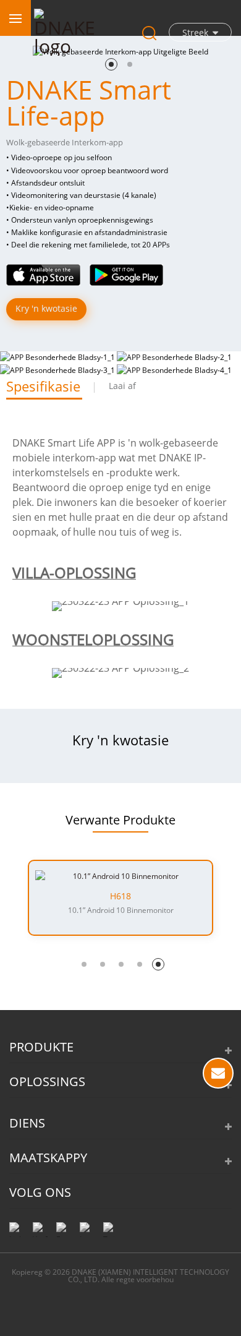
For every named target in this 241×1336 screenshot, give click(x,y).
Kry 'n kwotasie (46, 308)
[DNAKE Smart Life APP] (43, 273)
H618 (120, 896)
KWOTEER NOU (218, 1073)
